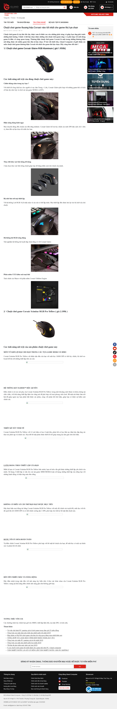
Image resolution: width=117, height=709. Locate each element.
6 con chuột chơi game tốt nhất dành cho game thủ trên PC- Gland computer (34, 648)
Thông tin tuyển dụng (10, 683)
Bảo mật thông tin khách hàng (39, 689)
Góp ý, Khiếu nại (8, 681)
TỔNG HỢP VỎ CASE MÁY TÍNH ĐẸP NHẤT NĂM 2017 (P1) (31, 638)
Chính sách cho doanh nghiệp (39, 683)
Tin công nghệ (39, 22)
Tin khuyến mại (23, 22)
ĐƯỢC (6, 539)
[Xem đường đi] (90, 683)
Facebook (64, 678)
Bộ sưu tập (76, 2)
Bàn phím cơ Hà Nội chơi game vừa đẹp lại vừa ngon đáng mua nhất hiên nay (34, 635)
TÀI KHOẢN (110, 2)
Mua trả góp (86, 2)
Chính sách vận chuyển (37, 686)
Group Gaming (66, 684)
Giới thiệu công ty (8, 678)
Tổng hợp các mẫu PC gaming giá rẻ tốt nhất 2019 (25, 640)
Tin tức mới (9, 22)
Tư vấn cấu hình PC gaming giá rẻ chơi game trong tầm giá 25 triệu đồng (33, 630)
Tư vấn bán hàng (67, 2)
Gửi (80, 666)
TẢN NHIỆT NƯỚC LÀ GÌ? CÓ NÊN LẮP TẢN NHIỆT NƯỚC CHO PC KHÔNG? (38, 650)
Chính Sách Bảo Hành (37, 678)
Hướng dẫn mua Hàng (10, 686)
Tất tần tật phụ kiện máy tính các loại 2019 (22, 645)
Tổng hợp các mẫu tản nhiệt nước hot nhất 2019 (24, 643)
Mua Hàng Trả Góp (9, 689)
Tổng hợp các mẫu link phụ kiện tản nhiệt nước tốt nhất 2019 (29, 633)
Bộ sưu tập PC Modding (58, 22)
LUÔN (6, 465)
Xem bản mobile (64, 688)
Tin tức (94, 2)
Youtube (64, 681)
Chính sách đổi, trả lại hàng (38, 681)
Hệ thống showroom (54, 2)
